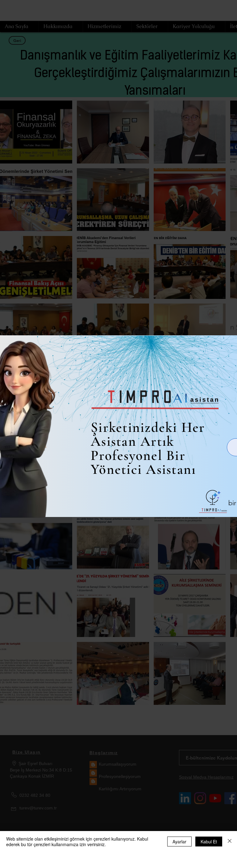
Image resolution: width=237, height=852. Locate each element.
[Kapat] (229, 841)
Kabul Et (209, 841)
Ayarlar (179, 841)
